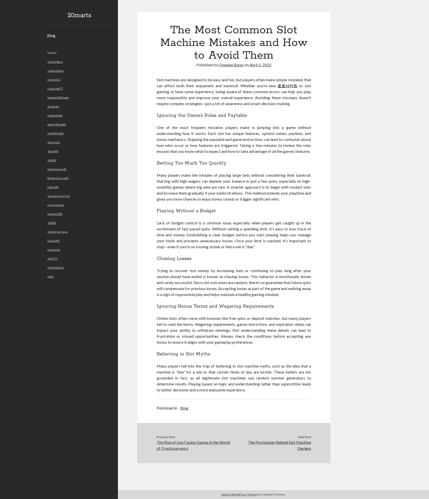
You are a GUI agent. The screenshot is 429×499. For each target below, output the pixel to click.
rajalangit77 (55, 88)
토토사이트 (287, 85)
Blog (51, 35)
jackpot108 (54, 214)
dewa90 (52, 151)
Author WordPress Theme (239, 494)
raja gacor (53, 249)
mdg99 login (55, 133)
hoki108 (52, 187)
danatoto (53, 106)
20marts (79, 15)
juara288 (53, 241)
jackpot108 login (58, 97)
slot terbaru (55, 62)
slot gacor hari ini (58, 196)
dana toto (53, 142)
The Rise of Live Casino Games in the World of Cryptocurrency (193, 445)
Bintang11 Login (58, 178)
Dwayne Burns (231, 64)
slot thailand (55, 267)
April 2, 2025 (260, 64)
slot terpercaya (57, 232)
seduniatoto (55, 71)
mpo (50, 276)
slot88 (51, 160)
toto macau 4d (56, 169)
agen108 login (56, 124)
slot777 (52, 258)
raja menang (55, 205)
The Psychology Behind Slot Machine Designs (279, 445)
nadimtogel (55, 115)
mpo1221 (53, 80)
